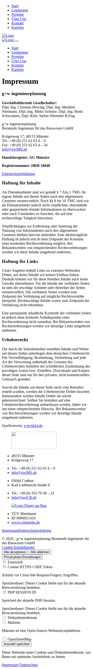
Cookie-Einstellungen (18, 547)
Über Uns (18, 19)
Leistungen (19, 10)
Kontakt (17, 23)
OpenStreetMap (19, 639)
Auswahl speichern (17, 644)
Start (14, 6)
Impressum (10, 530)
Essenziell (15, 562)
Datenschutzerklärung (18, 174)
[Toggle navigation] (17, 41)
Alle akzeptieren (15, 552)
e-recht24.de (33, 426)
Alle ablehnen (40, 552)
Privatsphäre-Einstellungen (22, 557)
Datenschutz (28, 665)
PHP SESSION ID (22, 592)
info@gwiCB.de (23, 497)
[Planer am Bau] (28, 506)
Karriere (17, 27)
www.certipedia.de (25, 522)
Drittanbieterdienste (22, 618)
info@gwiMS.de (14, 149)
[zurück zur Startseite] (8, 36)
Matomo (14, 622)
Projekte (17, 14)
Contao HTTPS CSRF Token (30, 567)
